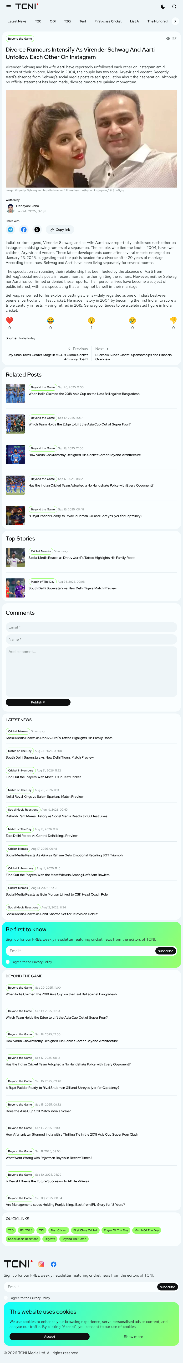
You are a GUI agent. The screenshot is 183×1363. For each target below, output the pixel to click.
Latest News (17, 21)
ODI (53, 21)
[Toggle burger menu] (8, 6)
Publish (36, 702)
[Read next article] (136, 353)
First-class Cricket (108, 21)
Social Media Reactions (23, 1239)
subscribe (165, 951)
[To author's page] (91, 205)
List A (134, 21)
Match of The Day (147, 1230)
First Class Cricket (85, 1230)
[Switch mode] (163, 6)
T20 (38, 21)
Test (83, 21)
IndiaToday (27, 338)
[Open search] (174, 6)
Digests (50, 1239)
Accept (49, 1336)
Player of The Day (116, 1230)
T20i (67, 21)
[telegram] (10, 229)
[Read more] (91, 393)
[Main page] (26, 6)
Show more (133, 1336)
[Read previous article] (47, 353)
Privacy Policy (42, 962)
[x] (37, 229)
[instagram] (41, 1264)
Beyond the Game (20, 39)
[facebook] (24, 229)
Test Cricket (59, 1230)
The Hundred (157, 21)
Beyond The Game (74, 1239)
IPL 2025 (26, 1230)
